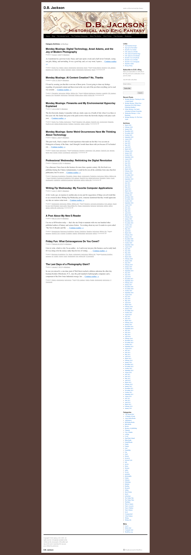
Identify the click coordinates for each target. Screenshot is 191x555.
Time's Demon (129, 510)
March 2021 (128, 233)
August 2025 (128, 139)
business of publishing (64, 178)
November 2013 (129, 342)
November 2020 (129, 241)
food (57, 150)
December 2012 (129, 364)
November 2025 (129, 133)
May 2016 (127, 300)
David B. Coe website (130, 50)
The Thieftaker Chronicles (79, 36)
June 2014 (127, 332)
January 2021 (128, 237)
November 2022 (129, 199)
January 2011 (128, 408)
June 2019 (127, 263)
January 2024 (128, 173)
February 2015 (129, 322)
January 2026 (128, 129)
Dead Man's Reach (130, 438)
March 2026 (128, 125)
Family (54, 68)
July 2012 (127, 374)
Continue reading (64, 89)
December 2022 (129, 197)
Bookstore (128, 36)
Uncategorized (128, 514)
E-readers (69, 233)
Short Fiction (107, 36)
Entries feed (128, 528)
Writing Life (74, 93)
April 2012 (128, 380)
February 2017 (129, 282)
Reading (89, 231)
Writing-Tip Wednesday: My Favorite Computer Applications (79, 188)
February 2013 (129, 360)
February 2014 (129, 338)
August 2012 (128, 372)
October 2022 (128, 201)
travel (85, 68)
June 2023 (127, 185)
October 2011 (128, 392)
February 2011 (129, 406)
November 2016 (129, 288)
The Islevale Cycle (63, 36)
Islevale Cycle (128, 460)
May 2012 (127, 378)
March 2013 (128, 358)
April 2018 (128, 277)
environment (103, 122)
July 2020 (127, 249)
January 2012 (128, 386)
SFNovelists (81, 233)
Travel (93, 70)
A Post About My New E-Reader (63, 215)
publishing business (67, 180)
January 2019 (128, 267)
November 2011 (129, 390)
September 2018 (129, 271)
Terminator (71, 95)
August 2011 (128, 396)
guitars (56, 256)
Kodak (92, 280)
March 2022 (128, 215)
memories (77, 124)
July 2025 (127, 141)
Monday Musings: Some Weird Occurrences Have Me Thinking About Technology (81, 133)
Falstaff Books (129, 442)
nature (66, 68)
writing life (91, 95)
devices (112, 150)
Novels (77, 231)
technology (80, 68)
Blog (53, 36)
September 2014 (129, 328)
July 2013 (127, 350)
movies (55, 152)
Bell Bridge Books (130, 422)
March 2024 (128, 169)
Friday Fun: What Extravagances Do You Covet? (72, 241)
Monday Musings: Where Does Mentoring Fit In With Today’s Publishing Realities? (133, 105)
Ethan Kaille (128, 440)
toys (77, 256)
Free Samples (118, 36)
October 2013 (128, 344)
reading (75, 233)
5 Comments (90, 256)
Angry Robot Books (130, 418)
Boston (127, 426)
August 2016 (128, 294)
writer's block (79, 95)
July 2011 (127, 398)
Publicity (127, 480)
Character (127, 430)
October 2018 (128, 269)
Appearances (56, 231)
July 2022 (127, 207)
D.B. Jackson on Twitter (131, 52)
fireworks (110, 122)
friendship (57, 95)
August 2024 (128, 159)
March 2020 (128, 257)
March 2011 (128, 404)
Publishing (93, 176)
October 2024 (128, 155)
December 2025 (129, 131)
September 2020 (129, 245)
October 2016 (128, 290)
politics (87, 124)
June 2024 (127, 163)
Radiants (127, 484)
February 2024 (129, 171)
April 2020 (128, 255)
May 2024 (127, 165)
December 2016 (129, 286)
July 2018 (127, 273)
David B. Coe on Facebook (132, 57)
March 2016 (128, 304)
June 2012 (127, 376)
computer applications (97, 204)
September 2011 (129, 394)
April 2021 (128, 231)
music (112, 178)
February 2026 (129, 127)
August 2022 (128, 205)
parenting (127, 474)
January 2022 (128, 219)
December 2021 (129, 221)
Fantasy (127, 446)
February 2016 (129, 306)
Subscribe (127, 88)
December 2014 (129, 326)
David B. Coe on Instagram (132, 61)
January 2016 (128, 308)
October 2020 (128, 243)
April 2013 (128, 356)
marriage (68, 70)
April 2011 (128, 402)
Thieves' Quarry (129, 504)
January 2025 (128, 153)
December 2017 (129, 278)
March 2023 (128, 191)
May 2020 (127, 253)
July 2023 (127, 183)
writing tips (60, 208)
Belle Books (128, 424)
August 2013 (128, 348)
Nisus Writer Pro (72, 206)
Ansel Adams (97, 68)
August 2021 (128, 227)
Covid (126, 436)
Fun (57, 68)
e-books (62, 233)
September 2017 (129, 280)
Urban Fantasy (129, 516)
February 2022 (129, 217)
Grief (126, 454)
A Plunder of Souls (130, 416)
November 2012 (129, 366)
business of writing (106, 254)
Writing (68, 93)
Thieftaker (127, 502)
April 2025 (128, 147)
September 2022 (129, 203)
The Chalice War (129, 498)
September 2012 (129, 370)
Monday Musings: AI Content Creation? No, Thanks (74, 77)
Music (79, 176)
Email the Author (129, 63)
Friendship (55, 93)
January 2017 (128, 284)
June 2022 (127, 209)
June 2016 (127, 298)
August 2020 (128, 247)
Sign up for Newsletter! (131, 48)
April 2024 (128, 167)
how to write (63, 206)
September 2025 (129, 137)
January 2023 (128, 195)
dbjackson (66, 55)
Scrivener (93, 206)
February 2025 (129, 151)
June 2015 (127, 318)
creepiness (88, 150)
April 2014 (128, 336)
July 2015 (127, 316)
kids (126, 462)
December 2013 (129, 340)
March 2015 (128, 320)
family (56, 70)
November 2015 (129, 310)
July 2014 (127, 330)
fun (59, 70)
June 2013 (127, 352)
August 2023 (128, 181)
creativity (104, 93)
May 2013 (127, 354)
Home (48, 36)
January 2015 (128, 324)
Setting (127, 490)
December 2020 (129, 239)
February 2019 (129, 265)
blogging (104, 68)
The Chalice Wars (129, 500)
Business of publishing (58, 176)
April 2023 (128, 189)
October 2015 (128, 312)
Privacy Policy (129, 65)
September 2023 (129, 179)
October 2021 (128, 225)
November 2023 (129, 175)
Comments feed (129, 530)
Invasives (127, 458)
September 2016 (129, 292)
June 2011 (127, 400)
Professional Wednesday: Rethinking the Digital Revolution (79, 160)
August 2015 (128, 314)
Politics (61, 122)
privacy (60, 152)
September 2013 (129, 346)
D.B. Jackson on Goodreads (132, 55)
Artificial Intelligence (89, 93)
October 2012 (128, 368)
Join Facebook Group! (131, 46)
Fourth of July (50, 124)
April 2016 (128, 302)
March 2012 (128, 382)
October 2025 (128, 135)
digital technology (94, 178)
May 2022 (127, 211)
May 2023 (127, 187)
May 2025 (127, 145)
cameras (48, 256)
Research (127, 488)
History (61, 68)
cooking (127, 434)
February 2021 (129, 235)
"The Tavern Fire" (129, 414)
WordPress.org (129, 532)
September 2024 (129, 157)
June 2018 (127, 275)
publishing (57, 180)
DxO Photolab (55, 206)
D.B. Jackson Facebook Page (132, 54)
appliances (75, 150)
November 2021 (129, 223)
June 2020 (127, 251)
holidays (70, 124)
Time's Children (129, 508)
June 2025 (127, 143)
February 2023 (129, 193)
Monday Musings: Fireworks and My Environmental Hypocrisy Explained (80, 104)
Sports (126, 494)
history (63, 70)
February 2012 (129, 384)
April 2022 (128, 213)
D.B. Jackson (54, 7)
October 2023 (128, 177)
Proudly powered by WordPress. (133, 550)
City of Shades (129, 432)
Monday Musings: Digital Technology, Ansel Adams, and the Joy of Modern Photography (79, 50)
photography (72, 68)
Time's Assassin (129, 506)
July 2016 (127, 296)
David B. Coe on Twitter (131, 59)
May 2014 (127, 334)
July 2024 (127, 161)
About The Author (95, 36)
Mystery (127, 468)
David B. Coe (50, 70)
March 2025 (128, 149)
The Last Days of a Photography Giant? (68, 264)
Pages (80, 206)
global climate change (61, 124)
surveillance (66, 152)
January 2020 (128, 261)
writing (86, 95)
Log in (126, 526)
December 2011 (129, 388)
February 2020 (129, 259)
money (61, 256)
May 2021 (127, 229)
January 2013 (128, 362)
